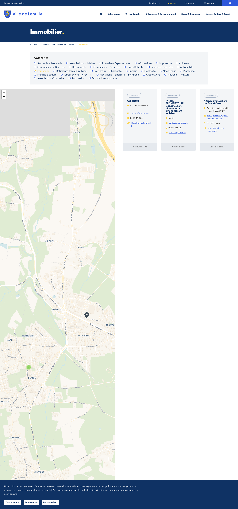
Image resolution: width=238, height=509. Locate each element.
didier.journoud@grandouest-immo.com (217, 117)
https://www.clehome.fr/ (141, 124)
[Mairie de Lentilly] (23, 14)
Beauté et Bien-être (162, 67)
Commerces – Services (106, 67)
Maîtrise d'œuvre (46, 74)
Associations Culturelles (50, 78)
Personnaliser (50, 502)
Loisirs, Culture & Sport (218, 14)
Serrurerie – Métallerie (49, 63)
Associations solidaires (82, 63)
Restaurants (79, 67)
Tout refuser (31, 502)
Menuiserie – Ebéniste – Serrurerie (119, 74)
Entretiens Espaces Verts (116, 63)
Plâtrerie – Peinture (178, 74)
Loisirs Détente (135, 67)
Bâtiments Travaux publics (71, 71)
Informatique (145, 63)
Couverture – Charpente (108, 71)
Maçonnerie (169, 71)
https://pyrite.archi (177, 132)
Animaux (184, 63)
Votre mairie (114, 14)
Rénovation (78, 78)
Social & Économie (190, 14)
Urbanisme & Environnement (161, 14)
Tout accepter (13, 502)
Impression (165, 63)
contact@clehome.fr (140, 113)
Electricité (150, 71)
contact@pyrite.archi (178, 123)
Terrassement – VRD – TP (78, 74)
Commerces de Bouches (51, 67)
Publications (154, 3)
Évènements (189, 3)
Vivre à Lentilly (132, 14)
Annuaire (172, 3)
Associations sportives (104, 78)
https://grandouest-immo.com (216, 129)
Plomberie (189, 71)
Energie (133, 71)
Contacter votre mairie (14, 3)
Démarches (209, 3)
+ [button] (4, 92)
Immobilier (43, 71)
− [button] (4, 96)
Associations (153, 74)
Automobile (186, 67)
